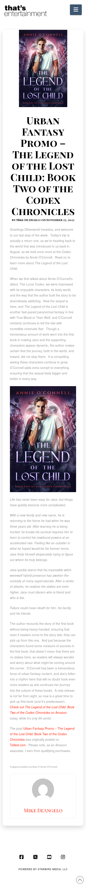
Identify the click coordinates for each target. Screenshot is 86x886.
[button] (76, 9)
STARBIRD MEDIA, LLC (53, 869)
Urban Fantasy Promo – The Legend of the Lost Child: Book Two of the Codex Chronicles (42, 734)
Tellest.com (18, 745)
